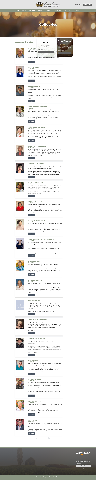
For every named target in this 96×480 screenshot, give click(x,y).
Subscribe (83, 465)
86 (59, 438)
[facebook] (83, 469)
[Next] (62, 438)
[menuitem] (17, 10)
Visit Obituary (31, 61)
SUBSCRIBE (46, 51)
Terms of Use (48, 477)
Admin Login (53, 477)
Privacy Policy (43, 477)
